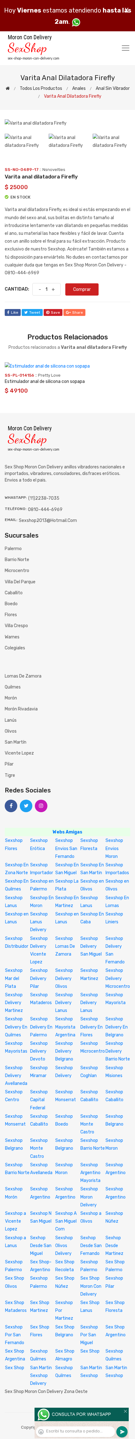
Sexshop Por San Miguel (89, 1334)
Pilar (9, 764)
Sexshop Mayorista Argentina (65, 1026)
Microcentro (17, 570)
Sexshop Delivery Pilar (39, 978)
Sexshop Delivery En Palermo (41, 1026)
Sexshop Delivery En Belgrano (116, 1026)
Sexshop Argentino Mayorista (90, 1172)
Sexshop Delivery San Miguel (91, 946)
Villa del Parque (20, 582)
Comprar (82, 289)
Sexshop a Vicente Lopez (15, 1221)
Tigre (10, 775)
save (55, 312)
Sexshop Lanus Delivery (39, 921)
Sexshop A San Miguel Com (66, 1221)
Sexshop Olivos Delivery (64, 1245)
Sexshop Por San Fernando (14, 1334)
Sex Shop (90, 1351)
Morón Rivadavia (21, 709)
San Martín (15, 742)
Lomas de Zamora (23, 676)
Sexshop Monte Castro (89, 1124)
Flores (11, 614)
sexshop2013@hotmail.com (48, 520)
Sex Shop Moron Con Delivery (90, 1286)
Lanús (11, 720)
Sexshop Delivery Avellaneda (16, 1075)
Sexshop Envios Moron (114, 848)
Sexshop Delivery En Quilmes (16, 1026)
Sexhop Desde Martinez (114, 1245)
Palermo (13, 548)
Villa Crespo (16, 625)
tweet (34, 312)
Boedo (11, 603)
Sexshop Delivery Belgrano (64, 1051)
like (14, 312)
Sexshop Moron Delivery (89, 1196)
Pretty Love (49, 375)
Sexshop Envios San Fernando (66, 848)
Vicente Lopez (19, 753)
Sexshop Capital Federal (39, 1099)
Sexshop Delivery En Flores (91, 1026)
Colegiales (15, 648)
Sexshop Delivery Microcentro (117, 978)
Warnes (12, 637)
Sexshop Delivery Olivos (64, 978)
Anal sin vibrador (113, 88)
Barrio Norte (17, 559)
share (77, 312)
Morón (11, 698)
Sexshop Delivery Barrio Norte (117, 1051)
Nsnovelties (53, 169)
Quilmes (13, 687)
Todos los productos (41, 88)
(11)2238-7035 (43, 498)
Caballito (14, 593)
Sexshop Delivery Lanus (64, 1002)
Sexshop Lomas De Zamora (65, 946)
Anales (79, 88)
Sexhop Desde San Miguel (40, 1245)
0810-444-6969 (45, 509)
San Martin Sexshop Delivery (41, 1375)
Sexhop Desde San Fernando (91, 1245)
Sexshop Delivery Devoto (39, 1051)
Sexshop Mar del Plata (14, 978)
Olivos (11, 731)
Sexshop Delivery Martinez (14, 1002)
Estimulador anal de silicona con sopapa (45, 381)
